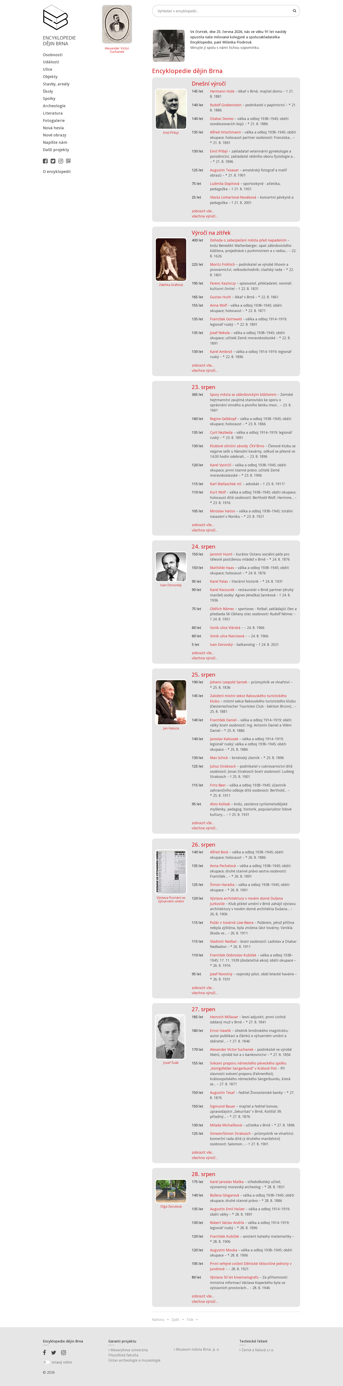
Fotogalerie (54, 120)
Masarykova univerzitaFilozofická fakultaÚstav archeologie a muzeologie (134, 1355)
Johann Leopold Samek (228, 682)
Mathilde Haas (222, 567)
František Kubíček (224, 1236)
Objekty (50, 76)
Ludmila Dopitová (224, 183)
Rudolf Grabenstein (226, 104)
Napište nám (55, 142)
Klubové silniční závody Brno (237, 445)
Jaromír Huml (221, 554)
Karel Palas (219, 581)
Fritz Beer (218, 785)
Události (51, 62)
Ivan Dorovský (221, 644)
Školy (48, 91)
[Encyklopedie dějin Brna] (69, 161)
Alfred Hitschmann (225, 132)
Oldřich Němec (222, 608)
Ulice (47, 69)
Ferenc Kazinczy (223, 283)
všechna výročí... (205, 216)
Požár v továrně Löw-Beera (231, 922)
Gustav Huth (220, 297)
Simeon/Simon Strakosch (230, 1133)
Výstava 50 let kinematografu (235, 1277)
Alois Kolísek (220, 804)
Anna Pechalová (223, 865)
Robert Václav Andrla (227, 1222)
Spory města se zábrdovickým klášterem (243, 394)
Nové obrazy (54, 135)
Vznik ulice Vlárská (225, 627)
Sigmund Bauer (222, 1106)
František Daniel (223, 720)
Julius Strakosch (223, 766)
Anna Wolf (218, 305)
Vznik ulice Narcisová (227, 636)
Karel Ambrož (221, 351)
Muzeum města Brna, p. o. (197, 1349)
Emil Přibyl (219, 151)
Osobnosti (53, 54)
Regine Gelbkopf (223, 418)
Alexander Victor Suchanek (117, 50)
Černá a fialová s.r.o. (257, 1349)
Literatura (53, 113)
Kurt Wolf (218, 492)
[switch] (46, 1362)
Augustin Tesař (222, 1092)
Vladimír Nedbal (223, 941)
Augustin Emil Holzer (227, 1208)
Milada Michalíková (226, 1125)
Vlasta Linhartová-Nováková (233, 197)
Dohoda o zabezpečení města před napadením (248, 240)
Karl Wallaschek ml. (226, 483)
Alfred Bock (219, 852)
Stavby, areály (56, 84)
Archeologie (54, 105)
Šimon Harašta (222, 884)
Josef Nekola (220, 332)
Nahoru (158, 1319)
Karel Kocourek (222, 589)
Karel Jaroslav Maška (227, 1181)
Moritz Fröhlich (222, 264)
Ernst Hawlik (220, 1030)
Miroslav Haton (222, 511)
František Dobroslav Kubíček (233, 955)
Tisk (190, 1319)
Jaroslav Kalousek (224, 738)
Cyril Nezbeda (221, 432)
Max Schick (219, 757)
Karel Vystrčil (220, 465)
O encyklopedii (57, 171)
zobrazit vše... (203, 211)
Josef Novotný (221, 974)
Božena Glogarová (224, 1195)
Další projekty (56, 149)
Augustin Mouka (223, 1250)
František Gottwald (226, 319)
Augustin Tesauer (224, 170)
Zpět (175, 1319)
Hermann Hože (222, 91)
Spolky (49, 98)
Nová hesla (53, 127)
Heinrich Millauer (224, 1016)
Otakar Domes (222, 118)
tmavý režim (62, 1362)
